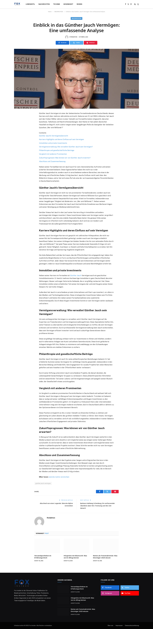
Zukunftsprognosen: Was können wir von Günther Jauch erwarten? (65, 158)
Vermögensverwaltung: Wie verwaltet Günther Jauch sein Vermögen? (66, 147)
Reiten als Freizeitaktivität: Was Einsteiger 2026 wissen (105, 557)
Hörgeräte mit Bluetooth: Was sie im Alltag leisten (75, 557)
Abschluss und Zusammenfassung (52, 161)
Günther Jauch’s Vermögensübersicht (53, 136)
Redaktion (74, 37)
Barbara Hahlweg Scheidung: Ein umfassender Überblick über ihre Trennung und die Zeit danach (97, 505)
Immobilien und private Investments (53, 143)
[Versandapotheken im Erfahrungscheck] (47, 546)
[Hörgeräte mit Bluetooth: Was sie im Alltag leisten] (76, 546)
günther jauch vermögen (43, 483)
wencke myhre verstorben (59, 477)
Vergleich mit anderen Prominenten (53, 154)
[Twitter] (18, 123)
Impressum (119, 625)
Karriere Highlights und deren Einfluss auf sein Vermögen (61, 139)
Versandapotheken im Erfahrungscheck (42, 557)
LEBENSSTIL (30, 4)
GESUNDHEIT (68, 4)
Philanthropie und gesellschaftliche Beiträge (56, 150)
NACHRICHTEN (44, 4)
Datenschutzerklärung (132, 625)
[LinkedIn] (18, 128)
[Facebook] (18, 119)
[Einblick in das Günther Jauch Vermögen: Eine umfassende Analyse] (76, 79)
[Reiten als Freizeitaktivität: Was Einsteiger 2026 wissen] (106, 546)
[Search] (135, 4)
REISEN (79, 4)
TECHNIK (56, 4)
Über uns (110, 625)
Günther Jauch (75, 275)
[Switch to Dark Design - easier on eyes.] (138, 4)
